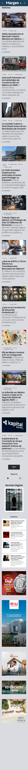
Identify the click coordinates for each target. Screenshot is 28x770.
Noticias (4, 30)
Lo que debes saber (12, 164)
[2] (6, 534)
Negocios (20, 164)
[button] (2, 3)
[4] (6, 557)
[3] (6, 544)
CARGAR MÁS (14, 467)
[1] (6, 523)
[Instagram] (20, 478)
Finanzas (4, 74)
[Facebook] (8, 478)
